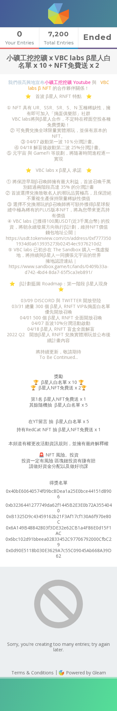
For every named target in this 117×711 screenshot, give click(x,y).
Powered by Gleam (85, 673)
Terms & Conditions (32, 673)
